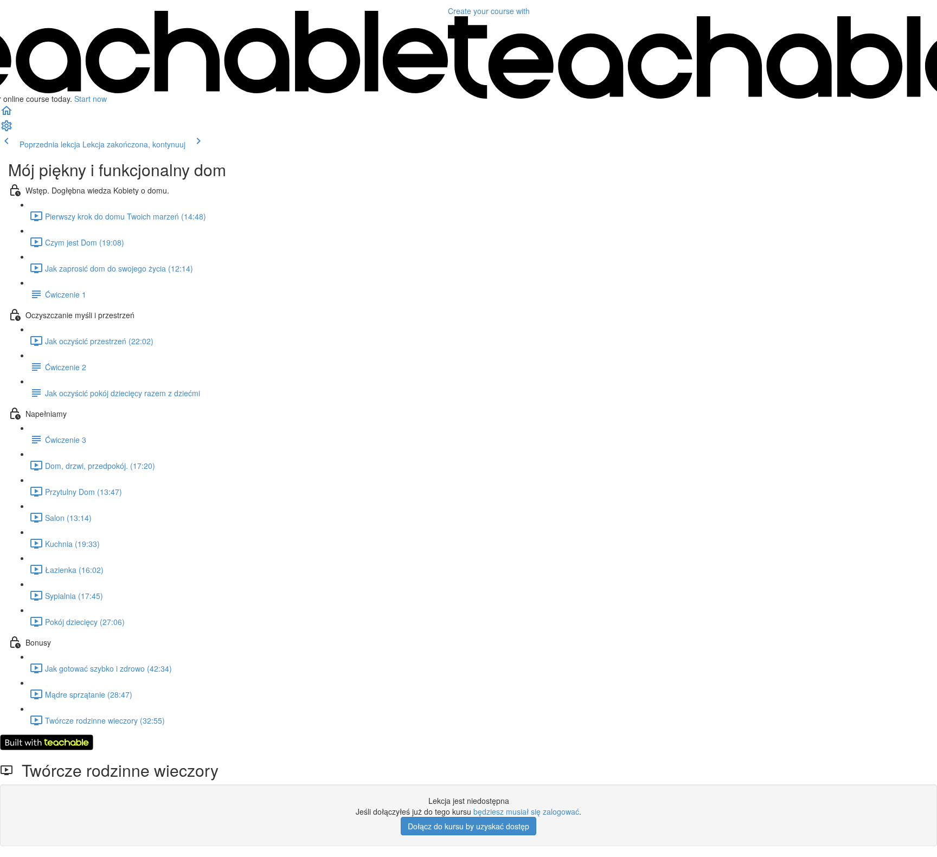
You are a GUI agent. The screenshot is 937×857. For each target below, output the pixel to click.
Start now (90, 98)
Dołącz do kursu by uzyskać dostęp (468, 826)
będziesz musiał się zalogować (526, 811)
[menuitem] (6, 129)
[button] (6, 113)
